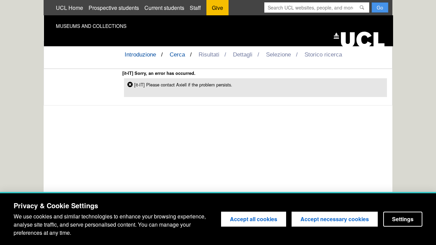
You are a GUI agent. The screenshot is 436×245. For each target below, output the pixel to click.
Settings (403, 219)
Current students (164, 8)
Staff (195, 8)
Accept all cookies (253, 219)
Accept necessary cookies (334, 219)
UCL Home (69, 8)
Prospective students (114, 8)
